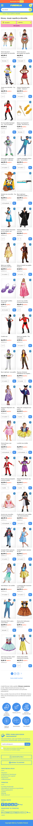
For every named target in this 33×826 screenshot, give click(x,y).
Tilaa (27, 744)
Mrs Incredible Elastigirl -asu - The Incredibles (8, 123)
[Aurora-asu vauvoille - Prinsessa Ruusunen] (8, 502)
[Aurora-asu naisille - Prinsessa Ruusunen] (24, 288)
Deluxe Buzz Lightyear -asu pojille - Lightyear (7, 159)
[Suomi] (2, 804)
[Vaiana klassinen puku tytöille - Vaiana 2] (24, 75)
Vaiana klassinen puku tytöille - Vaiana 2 (23, 88)
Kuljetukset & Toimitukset (8, 774)
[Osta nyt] (14, 60)
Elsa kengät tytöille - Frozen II (7, 301)
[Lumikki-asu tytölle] (24, 431)
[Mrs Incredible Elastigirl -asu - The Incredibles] (8, 110)
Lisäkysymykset (6, 779)
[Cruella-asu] (8, 324)
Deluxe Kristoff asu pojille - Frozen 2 (24, 266)
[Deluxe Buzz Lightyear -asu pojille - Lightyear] (8, 146)
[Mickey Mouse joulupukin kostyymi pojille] (8, 466)
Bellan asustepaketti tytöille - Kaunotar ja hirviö (23, 123)
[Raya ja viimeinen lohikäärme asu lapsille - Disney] (24, 359)
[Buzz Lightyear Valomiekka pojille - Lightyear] (24, 181)
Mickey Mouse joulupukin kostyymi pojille (8, 479)
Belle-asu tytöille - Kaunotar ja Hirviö (6, 266)
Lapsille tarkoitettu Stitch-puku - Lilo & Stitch (24, 159)
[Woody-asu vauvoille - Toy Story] (8, 181)
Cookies (3, 791)
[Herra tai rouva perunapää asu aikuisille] (8, 39)
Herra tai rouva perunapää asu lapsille (23, 52)
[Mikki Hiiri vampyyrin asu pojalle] (24, 395)
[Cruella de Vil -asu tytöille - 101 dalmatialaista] (24, 502)
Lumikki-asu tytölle (22, 443)
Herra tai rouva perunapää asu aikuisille (8, 52)
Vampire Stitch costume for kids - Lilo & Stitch (7, 550)
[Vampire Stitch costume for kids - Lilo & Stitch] (8, 537)
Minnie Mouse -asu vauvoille (6, 443)
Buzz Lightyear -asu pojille (8, 372)
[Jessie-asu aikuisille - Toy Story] (8, 75)
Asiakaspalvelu (17, 757)
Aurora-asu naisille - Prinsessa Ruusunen (22, 301)
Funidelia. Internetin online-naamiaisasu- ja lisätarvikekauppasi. (16, 5)
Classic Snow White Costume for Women (22, 657)
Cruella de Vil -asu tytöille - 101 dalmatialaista (24, 515)
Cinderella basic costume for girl (24, 550)
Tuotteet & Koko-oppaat (8, 776)
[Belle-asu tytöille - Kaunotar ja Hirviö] (8, 253)
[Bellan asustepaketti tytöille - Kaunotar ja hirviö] (24, 110)
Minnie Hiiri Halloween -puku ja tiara (23, 621)
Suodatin (7, 22)
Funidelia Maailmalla (7, 786)
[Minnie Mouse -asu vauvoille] (8, 431)
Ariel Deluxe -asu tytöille (8, 585)
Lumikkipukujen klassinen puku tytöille (24, 586)
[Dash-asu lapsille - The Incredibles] (24, 324)
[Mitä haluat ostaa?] (2, 5)
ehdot (18, 749)
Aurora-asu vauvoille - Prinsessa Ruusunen (7, 515)
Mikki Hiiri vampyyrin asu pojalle (24, 408)
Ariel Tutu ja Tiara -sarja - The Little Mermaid (8, 657)
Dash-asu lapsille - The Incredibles (23, 337)
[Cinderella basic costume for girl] (24, 537)
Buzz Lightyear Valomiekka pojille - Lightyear (22, 194)
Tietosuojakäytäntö (7, 790)
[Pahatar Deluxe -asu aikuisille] (24, 217)
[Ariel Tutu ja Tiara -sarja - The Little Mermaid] (8, 644)
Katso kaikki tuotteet (16, 678)
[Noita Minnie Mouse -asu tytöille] (24, 466)
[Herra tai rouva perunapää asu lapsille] (24, 39)
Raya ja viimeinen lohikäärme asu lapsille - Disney (24, 372)
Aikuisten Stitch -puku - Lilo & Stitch (7, 621)
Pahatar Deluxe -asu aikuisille (23, 230)
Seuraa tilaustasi (17, 762)
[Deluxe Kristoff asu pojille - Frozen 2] (24, 253)
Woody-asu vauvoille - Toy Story (8, 194)
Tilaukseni (4, 772)
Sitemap (3, 793)
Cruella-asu (4, 336)
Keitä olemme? (5, 795)
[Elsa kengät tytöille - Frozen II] (8, 288)
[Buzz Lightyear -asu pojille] (8, 359)
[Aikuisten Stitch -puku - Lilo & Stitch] (8, 609)
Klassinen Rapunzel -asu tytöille (8, 408)
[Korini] (30, 5)
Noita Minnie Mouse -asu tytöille (24, 479)
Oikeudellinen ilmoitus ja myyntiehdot (12, 788)
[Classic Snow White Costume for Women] (24, 644)
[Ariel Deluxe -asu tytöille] (8, 573)
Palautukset (4, 777)
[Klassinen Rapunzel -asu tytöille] (8, 395)
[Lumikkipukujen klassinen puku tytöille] (24, 573)
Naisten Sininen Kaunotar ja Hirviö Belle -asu (8, 230)
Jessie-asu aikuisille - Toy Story (8, 88)
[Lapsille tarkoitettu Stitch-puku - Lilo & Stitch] (24, 146)
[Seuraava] (21, 673)
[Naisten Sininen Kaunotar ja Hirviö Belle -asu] (8, 217)
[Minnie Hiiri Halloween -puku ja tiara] (24, 609)
